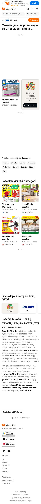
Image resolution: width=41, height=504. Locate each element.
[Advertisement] (20, 56)
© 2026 (21, 492)
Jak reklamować (7, 480)
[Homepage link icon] (12, 418)
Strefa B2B (6, 483)
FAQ (3, 459)
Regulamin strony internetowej (20, 498)
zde (13, 385)
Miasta (4, 468)
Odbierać (35, 20)
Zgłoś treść (6, 465)
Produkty (5, 471)
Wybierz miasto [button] (34, 14)
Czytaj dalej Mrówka (12, 412)
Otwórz (34, 3)
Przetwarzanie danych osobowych (21, 501)
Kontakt (5, 462)
